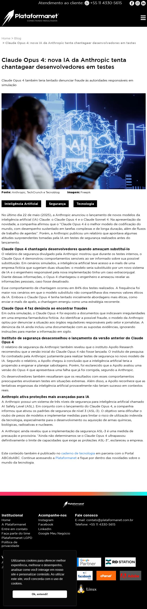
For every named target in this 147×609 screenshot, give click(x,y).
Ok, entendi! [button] (40, 594)
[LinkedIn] (143, 3)
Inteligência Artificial (21, 203)
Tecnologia (85, 203)
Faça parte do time (16, 533)
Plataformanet (66, 458)
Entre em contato (15, 529)
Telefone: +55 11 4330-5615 (95, 524)
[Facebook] (132, 3)
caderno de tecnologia (78, 453)
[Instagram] (138, 3)
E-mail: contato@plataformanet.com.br (104, 520)
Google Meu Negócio (54, 533)
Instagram (45, 520)
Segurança (57, 203)
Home (6, 38)
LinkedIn (44, 529)
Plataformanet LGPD (17, 538)
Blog (17, 38)
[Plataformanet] (30, 18)
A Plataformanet (14, 524)
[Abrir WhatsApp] (137, 599)
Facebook (45, 524)
